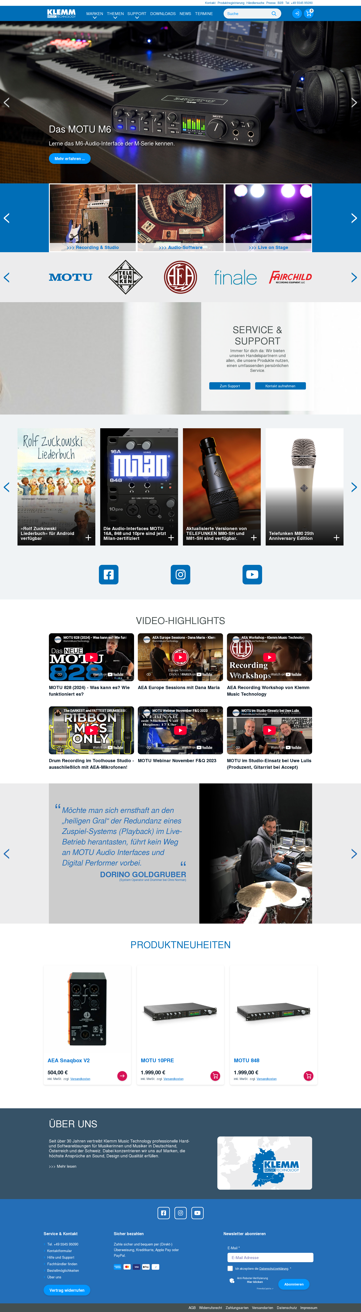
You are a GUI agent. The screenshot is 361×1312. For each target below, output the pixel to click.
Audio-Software (184, 247)
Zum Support (230, 385)
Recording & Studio (97, 247)
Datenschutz (287, 1307)
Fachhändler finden (62, 1263)
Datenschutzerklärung (273, 1268)
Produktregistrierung (231, 3)
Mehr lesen (66, 1166)
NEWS (185, 13)
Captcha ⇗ (265, 1288)
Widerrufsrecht (210, 1307)
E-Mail (234, 1247)
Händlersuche (255, 3)
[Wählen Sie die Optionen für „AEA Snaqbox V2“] (122, 1076)
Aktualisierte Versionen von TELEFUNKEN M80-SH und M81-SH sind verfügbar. (216, 533)
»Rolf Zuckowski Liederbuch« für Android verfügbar (47, 533)
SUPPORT (136, 13)
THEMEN (115, 13)
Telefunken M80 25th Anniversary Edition (291, 535)
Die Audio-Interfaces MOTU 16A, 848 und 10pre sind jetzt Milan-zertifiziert (134, 533)
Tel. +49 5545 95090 (299, 3)
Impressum (308, 1307)
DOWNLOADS (163, 13)
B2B (280, 3)
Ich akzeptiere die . (263, 1268)
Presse (271, 3)
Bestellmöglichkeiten (63, 1270)
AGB (192, 1307)
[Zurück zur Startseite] (61, 13)
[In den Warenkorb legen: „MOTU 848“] (308, 1076)
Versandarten (262, 1307)
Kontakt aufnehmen (280, 385)
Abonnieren (294, 1284)
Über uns (54, 1276)
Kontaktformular (59, 1250)
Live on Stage (272, 247)
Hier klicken (255, 1282)
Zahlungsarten (237, 1307)
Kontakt (210, 3)
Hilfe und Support (60, 1257)
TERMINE (204, 13)
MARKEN (94, 13)
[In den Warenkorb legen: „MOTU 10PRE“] (215, 1076)
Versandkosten (80, 1079)
